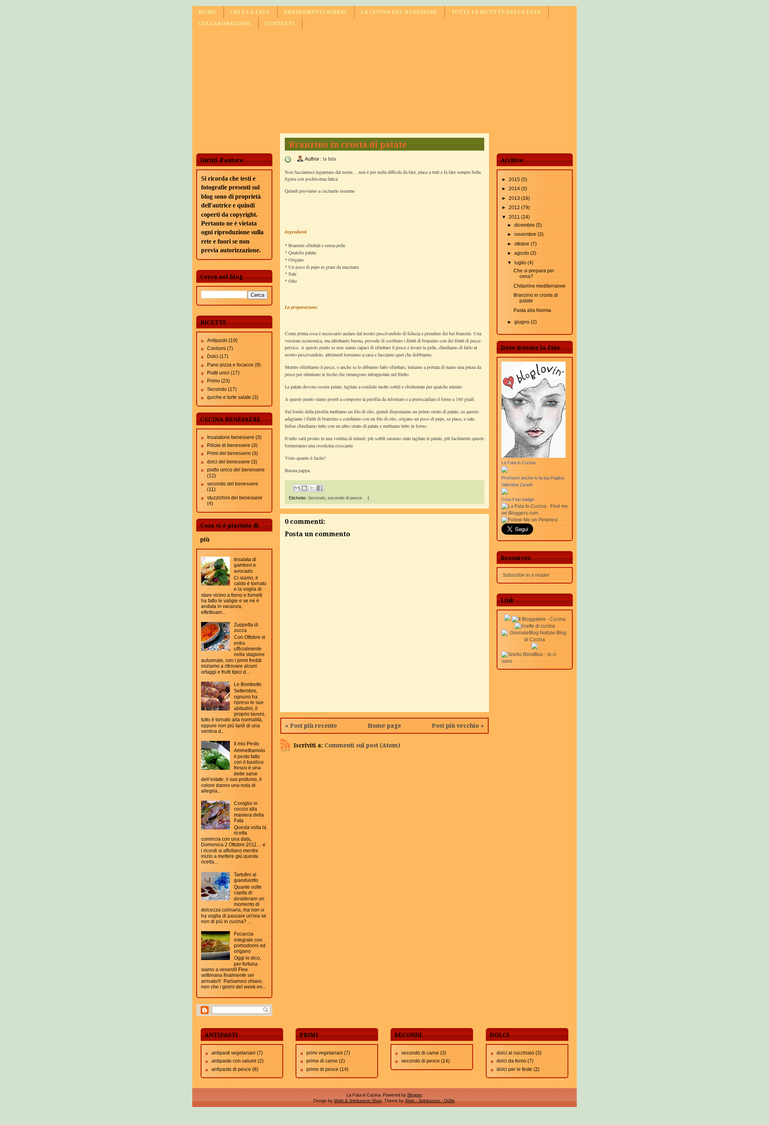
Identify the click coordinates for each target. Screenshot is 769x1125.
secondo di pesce (345, 497)
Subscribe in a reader (526, 575)
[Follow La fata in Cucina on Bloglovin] (533, 456)
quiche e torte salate (229, 397)
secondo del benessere (232, 484)
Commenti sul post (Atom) (362, 745)
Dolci (212, 356)
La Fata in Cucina (518, 462)
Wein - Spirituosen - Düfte (430, 1100)
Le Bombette (248, 684)
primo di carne (322, 1061)
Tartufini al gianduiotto (246, 877)
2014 (515, 188)
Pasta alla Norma (532, 310)
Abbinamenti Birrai (315, 12)
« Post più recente (311, 725)
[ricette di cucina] (535, 626)
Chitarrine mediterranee (539, 286)
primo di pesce (322, 1069)
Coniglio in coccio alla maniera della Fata (249, 812)
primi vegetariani (324, 1053)
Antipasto (217, 340)
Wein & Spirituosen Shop (358, 1100)
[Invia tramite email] (297, 488)
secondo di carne (420, 1053)
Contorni (216, 348)
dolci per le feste (514, 1069)
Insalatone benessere (230, 437)
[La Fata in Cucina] (504, 471)
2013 (515, 198)
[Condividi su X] (312, 488)
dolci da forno (511, 1061)
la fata (329, 159)
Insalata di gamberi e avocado (245, 565)
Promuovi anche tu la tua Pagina (532, 477)
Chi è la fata (250, 12)
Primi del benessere (229, 453)
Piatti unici (218, 373)
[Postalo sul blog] (304, 488)
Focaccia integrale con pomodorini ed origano (250, 942)
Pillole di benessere (228, 445)
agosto (522, 253)
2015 (515, 179)
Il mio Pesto (246, 744)
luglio (520, 263)
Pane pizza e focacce (230, 365)
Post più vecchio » (458, 725)
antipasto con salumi (233, 1061)
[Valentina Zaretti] (504, 493)
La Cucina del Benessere (398, 12)
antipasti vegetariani (233, 1053)
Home (207, 12)
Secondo (217, 389)
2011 (515, 217)
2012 (515, 207)
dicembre (525, 225)
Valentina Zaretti (516, 484)
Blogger (414, 1095)
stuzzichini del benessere (234, 498)
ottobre (522, 244)
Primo (213, 381)
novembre (525, 234)
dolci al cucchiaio (515, 1053)
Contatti (279, 23)
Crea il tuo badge (517, 499)
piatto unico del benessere (236, 470)
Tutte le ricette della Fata (496, 12)
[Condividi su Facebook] (320, 488)
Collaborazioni (224, 23)
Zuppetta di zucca (246, 627)
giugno (522, 322)
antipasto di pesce (231, 1069)
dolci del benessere (228, 462)
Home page (384, 725)
